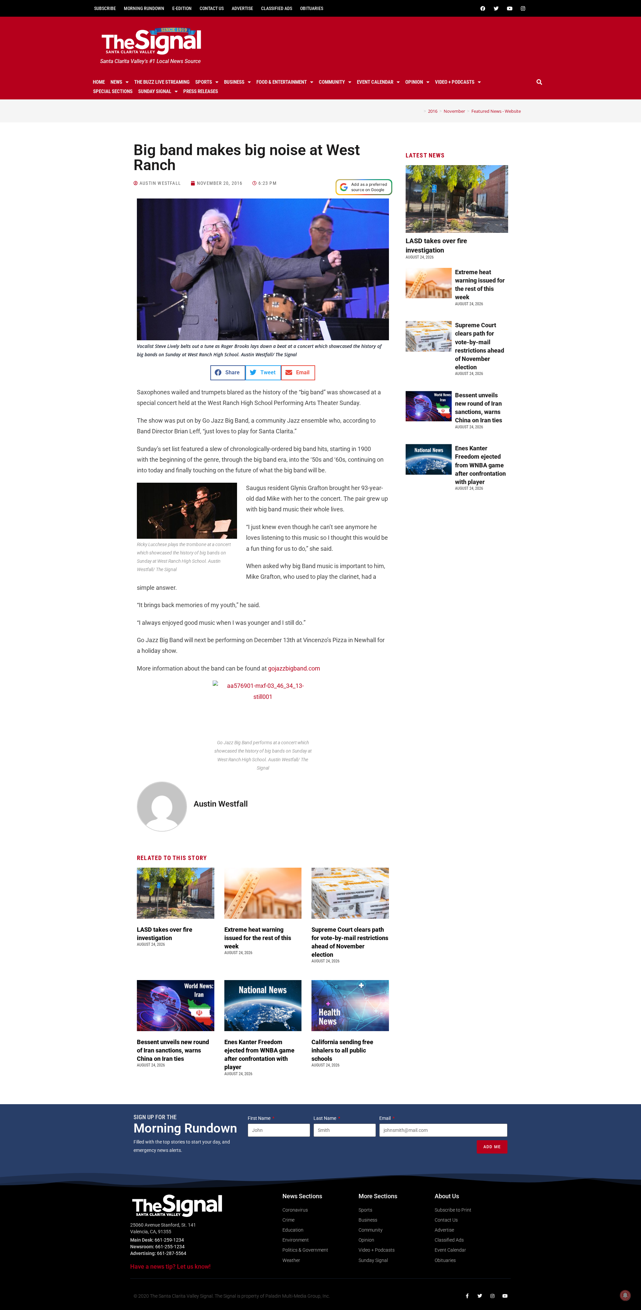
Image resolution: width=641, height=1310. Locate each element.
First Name (259, 1118)
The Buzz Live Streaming (162, 82)
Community (332, 82)
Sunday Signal (154, 91)
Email (385, 1118)
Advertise (242, 8)
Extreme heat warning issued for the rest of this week (257, 938)
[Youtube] (509, 8)
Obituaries (311, 8)
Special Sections (113, 91)
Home (99, 82)
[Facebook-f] (467, 1296)
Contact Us (212, 8)
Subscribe (105, 8)
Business (234, 82)
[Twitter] (496, 8)
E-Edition (182, 8)
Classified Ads (276, 8)
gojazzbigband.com (294, 668)
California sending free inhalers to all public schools (342, 1050)
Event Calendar (375, 82)
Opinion (414, 82)
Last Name (325, 1118)
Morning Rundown (144, 8)
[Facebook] (483, 8)
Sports (203, 82)
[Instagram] (523, 8)
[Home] (420, 111)
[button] (539, 82)
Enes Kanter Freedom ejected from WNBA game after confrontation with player (480, 465)
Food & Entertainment (281, 82)
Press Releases (200, 91)
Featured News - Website (496, 111)
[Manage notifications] (625, 1295)
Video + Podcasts (454, 82)
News (116, 82)
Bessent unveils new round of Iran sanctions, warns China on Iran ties (173, 1050)
